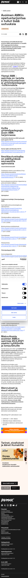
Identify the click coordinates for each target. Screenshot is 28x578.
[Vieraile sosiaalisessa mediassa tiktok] (16, 505)
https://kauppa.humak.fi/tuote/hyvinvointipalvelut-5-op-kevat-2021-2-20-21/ (14, 256)
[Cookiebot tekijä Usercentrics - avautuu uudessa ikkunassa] (20, 259)
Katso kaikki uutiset (8, 483)
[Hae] (23, 2)
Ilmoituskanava (4, 522)
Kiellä (14, 317)
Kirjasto (3, 513)
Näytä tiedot (20, 303)
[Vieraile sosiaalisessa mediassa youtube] (13, 505)
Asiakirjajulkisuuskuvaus (6, 517)
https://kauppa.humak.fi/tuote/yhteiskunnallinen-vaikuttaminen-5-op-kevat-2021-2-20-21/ (14, 220)
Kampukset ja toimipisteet (7, 512)
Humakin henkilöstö (5, 511)
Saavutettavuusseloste (6, 520)
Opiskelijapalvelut (5, 514)
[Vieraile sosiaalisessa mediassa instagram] (8, 505)
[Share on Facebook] (20, 34)
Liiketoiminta (5, 28)
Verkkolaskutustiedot (6, 538)
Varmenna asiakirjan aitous (7, 516)
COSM (14, 66)
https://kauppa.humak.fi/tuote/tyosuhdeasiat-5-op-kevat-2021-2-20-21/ (14, 238)
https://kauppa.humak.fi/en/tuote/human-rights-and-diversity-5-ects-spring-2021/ (13, 151)
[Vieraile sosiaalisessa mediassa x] (5, 505)
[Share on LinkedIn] (26, 34)
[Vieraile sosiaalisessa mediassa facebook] (2, 505)
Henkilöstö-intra (4, 524)
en (20, 2)
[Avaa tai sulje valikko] (26, 2)
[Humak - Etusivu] (5, 2)
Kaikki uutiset (6, 10)
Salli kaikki (14, 308)
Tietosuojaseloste (5, 521)
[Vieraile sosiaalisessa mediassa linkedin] (10, 505)
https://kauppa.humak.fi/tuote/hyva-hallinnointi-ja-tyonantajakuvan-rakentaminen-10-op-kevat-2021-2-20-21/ (13, 210)
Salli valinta (14, 312)
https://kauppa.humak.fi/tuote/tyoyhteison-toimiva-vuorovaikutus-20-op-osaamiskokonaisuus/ (13, 175)
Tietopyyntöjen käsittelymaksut (8, 518)
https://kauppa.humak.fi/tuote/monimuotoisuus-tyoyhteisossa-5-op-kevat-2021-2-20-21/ (13, 228)
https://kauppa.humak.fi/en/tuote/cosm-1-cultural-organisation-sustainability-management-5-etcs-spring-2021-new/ (13, 328)
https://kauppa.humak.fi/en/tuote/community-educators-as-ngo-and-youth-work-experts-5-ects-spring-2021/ (14, 143)
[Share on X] (23, 34)
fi (17, 2)
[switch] (24, 288)
